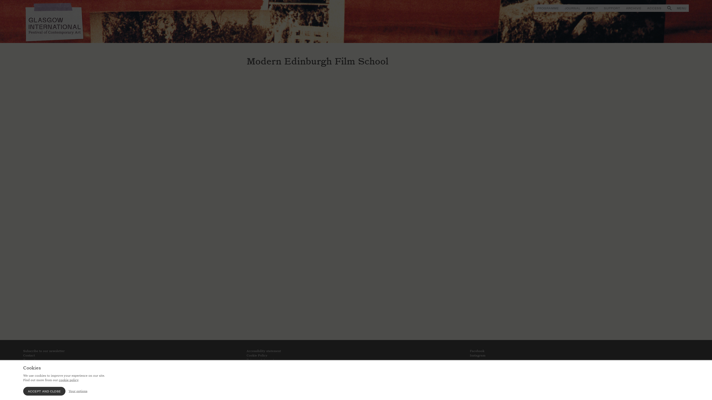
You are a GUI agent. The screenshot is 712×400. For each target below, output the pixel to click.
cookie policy (68, 380)
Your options (78, 391)
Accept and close (44, 391)
